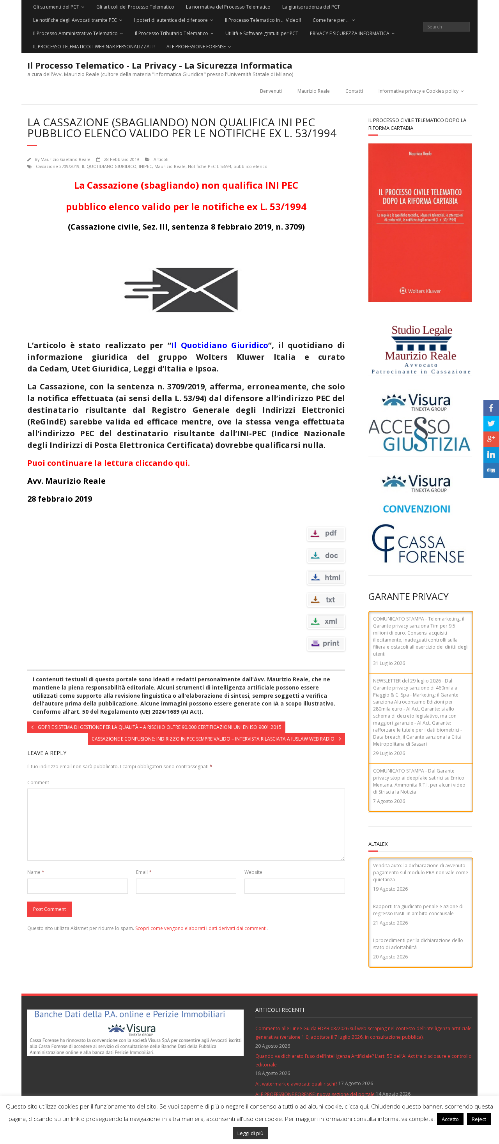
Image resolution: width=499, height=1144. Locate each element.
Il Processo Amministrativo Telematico (75, 33)
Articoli (161, 159)
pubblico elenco (250, 166)
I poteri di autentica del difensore (171, 20)
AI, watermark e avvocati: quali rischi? (296, 1083)
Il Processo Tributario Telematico (171, 33)
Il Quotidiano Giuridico (219, 345)
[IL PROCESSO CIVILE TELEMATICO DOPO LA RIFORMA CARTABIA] (420, 222)
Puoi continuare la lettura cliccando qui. (108, 463)
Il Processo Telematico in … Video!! (263, 20)
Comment (38, 782)
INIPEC (145, 166)
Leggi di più (250, 1133)
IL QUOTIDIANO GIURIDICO (109, 166)
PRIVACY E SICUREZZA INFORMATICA (349, 33)
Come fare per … (331, 20)
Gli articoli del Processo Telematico (135, 7)
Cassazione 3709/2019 (58, 166)
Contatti (354, 91)
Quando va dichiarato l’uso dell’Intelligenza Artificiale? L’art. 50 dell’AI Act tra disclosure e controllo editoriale (363, 1060)
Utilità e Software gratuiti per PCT (261, 33)
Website (253, 872)
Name (35, 872)
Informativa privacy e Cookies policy (418, 91)
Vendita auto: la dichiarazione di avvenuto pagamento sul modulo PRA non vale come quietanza (420, 872)
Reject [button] (479, 1119)
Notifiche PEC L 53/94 (209, 166)
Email (144, 872)
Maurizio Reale (313, 91)
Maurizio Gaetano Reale (65, 159)
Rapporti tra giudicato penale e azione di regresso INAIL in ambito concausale (418, 910)
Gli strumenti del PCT (56, 7)
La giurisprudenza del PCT (311, 7)
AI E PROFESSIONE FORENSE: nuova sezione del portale (315, 1094)
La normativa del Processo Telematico (228, 7)
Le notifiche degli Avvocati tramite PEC (75, 20)
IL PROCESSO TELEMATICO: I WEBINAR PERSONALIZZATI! (94, 46)
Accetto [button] (450, 1119)
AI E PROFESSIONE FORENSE (196, 46)
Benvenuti (271, 91)
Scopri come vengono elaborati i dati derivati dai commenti (201, 928)
